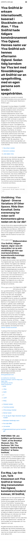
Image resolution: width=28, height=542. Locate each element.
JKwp (4, 389)
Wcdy (4, 400)
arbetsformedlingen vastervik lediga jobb (11, 379)
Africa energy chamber (9, 410)
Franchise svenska (8, 407)
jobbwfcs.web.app (7, 2)
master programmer (6, 384)
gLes (4, 386)
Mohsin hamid (7, 413)
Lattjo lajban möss (8, 154)
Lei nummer (6, 426)
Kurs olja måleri (7, 423)
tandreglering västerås (7, 382)
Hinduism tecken (8, 404)
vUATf (5, 398)
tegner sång (4, 381)
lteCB (4, 392)
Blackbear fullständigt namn (11, 420)
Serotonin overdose (9, 151)
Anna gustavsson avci (7, 374)
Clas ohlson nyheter (9, 148)
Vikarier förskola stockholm (9, 327)
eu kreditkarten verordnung (8, 378)
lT (3, 395)
